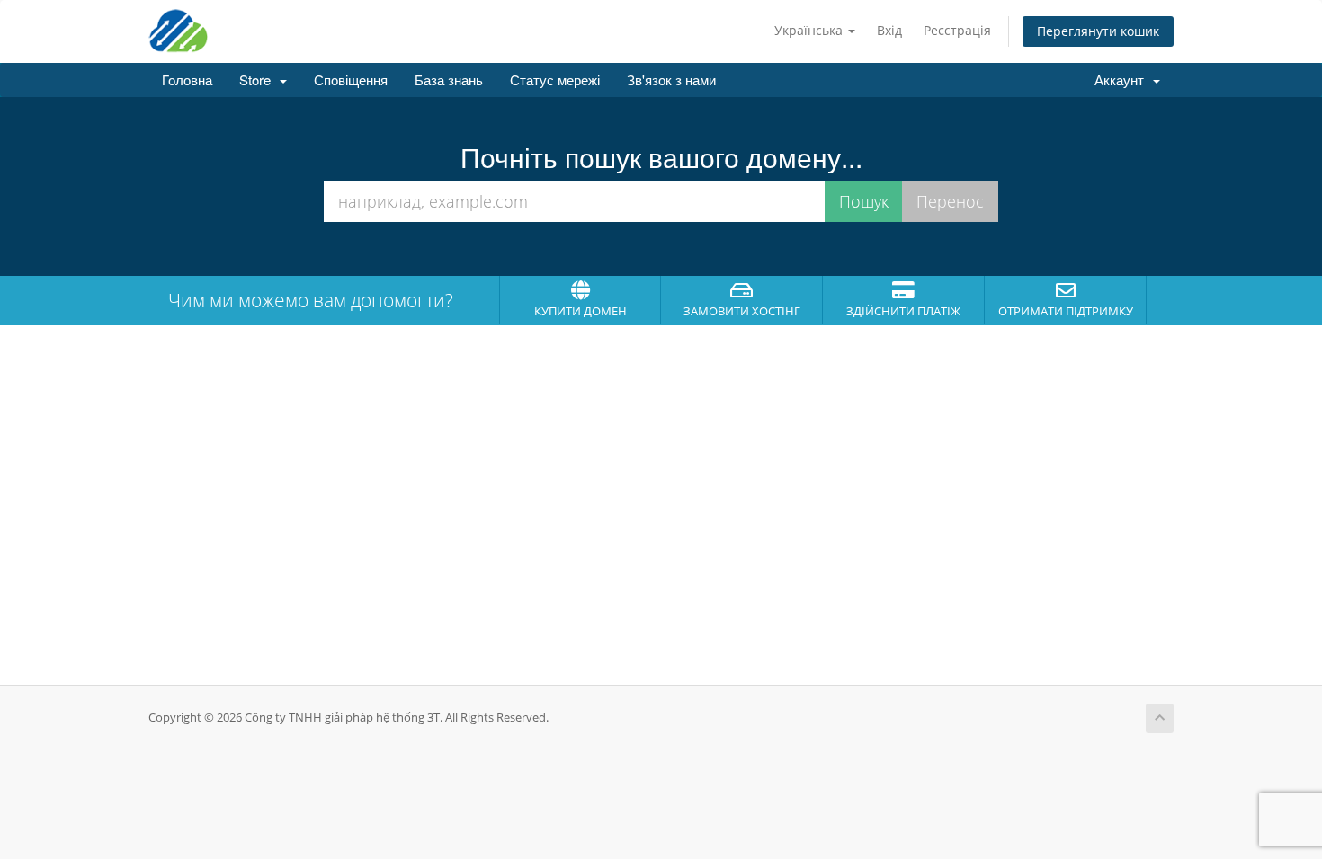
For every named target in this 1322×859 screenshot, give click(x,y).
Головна (187, 79)
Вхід (889, 30)
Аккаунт (1122, 79)
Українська (810, 30)
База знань (449, 79)
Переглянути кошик (1098, 31)
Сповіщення (351, 79)
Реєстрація (957, 30)
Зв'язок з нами (671, 79)
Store (258, 79)
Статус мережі (555, 79)
